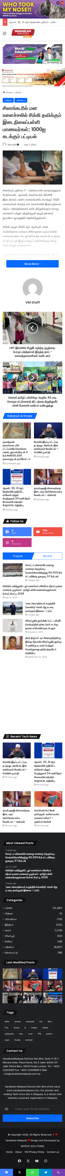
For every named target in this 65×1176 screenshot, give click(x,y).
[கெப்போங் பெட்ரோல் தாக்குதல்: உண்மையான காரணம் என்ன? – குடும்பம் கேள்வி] (48, 799)
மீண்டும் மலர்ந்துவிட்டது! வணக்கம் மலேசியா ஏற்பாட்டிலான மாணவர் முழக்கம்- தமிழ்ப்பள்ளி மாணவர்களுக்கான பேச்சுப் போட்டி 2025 (32, 589)
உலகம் (8, 930)
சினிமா (8, 941)
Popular (18, 556)
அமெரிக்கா (11, 919)
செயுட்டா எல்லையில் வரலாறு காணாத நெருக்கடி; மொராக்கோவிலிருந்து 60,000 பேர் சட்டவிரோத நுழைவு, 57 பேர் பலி (43, 570)
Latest (17, 92)
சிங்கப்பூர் (10, 935)
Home (8, 92)
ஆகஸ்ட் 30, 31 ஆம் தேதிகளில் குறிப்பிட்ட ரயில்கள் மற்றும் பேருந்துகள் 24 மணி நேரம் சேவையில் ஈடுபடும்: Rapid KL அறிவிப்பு (16, 496)
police (49, 1033)
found (16, 1027)
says (7, 1039)
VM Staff (11, 144)
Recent (47, 556)
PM (39, 1033)
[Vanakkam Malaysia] (23, 33)
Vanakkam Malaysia (16, 1140)
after (7, 1021)
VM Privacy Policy (34, 1151)
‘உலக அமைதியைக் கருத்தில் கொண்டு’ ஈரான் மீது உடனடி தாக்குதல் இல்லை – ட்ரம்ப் (40, 607)
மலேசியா (20, 100)
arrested (30, 1021)
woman (29, 1039)
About (18, 1151)
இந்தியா (9, 924)
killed (45, 1027)
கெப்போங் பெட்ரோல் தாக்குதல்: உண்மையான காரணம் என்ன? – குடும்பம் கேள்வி (46, 816)
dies (49, 1021)
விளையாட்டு (11, 952)
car (40, 1021)
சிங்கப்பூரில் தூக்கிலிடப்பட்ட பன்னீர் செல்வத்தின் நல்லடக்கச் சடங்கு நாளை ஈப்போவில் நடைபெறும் (43, 624)
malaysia (9, 1033)
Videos (9, 913)
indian (34, 1027)
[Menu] (4, 35)
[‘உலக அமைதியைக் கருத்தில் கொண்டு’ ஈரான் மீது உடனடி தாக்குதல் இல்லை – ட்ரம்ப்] (13, 608)
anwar (17, 1021)
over (30, 1033)
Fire (6, 1027)
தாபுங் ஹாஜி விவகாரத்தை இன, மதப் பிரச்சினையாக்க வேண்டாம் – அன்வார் (48, 491)
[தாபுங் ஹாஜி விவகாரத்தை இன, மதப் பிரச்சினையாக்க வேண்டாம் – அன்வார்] (48, 477)
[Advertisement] (32, 696)
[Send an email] (18, 144)
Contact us (53, 1151)
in (25, 1027)
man (21, 1033)
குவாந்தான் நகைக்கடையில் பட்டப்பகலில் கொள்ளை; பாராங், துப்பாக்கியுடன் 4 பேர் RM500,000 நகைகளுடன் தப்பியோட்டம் (16, 450)
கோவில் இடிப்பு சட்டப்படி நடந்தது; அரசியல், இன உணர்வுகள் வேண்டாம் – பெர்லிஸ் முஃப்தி (46, 447)
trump (17, 1039)
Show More (31, 263)
